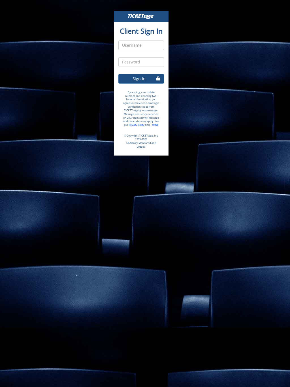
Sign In (139, 78)
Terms (154, 125)
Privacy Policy (136, 125)
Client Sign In (141, 31)
